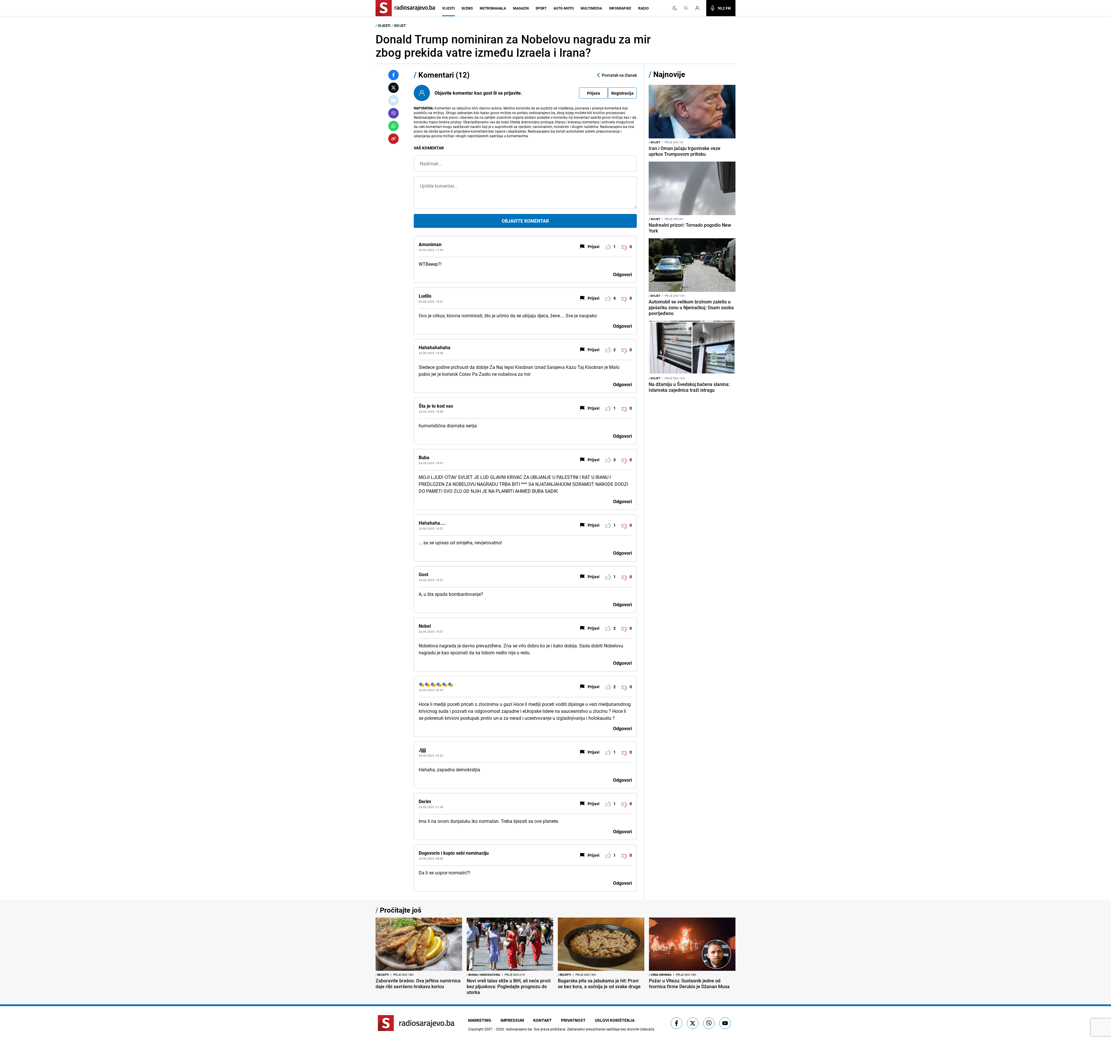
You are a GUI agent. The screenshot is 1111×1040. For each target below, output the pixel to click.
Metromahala (493, 8)
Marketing (479, 1020)
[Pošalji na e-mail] (393, 100)
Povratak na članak (619, 75)
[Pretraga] (686, 8)
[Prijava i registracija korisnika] (699, 8)
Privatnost (573, 1020)
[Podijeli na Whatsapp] (393, 126)
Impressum (512, 1020)
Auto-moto (563, 8)
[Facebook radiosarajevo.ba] (676, 1023)
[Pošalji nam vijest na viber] (709, 1023)
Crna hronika (660, 975)
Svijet (400, 25)
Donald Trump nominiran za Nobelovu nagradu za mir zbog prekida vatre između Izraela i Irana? (513, 45)
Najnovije (669, 74)
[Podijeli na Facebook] (393, 75)
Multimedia (591, 8)
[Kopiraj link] (393, 138)
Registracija (622, 93)
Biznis (467, 8)
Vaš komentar (429, 148)
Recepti (382, 975)
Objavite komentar (525, 221)
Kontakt (542, 1020)
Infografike (620, 8)
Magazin (521, 8)
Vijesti (448, 8)
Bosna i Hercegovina (483, 975)
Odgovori (622, 274)
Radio (643, 8)
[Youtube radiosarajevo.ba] (725, 1023)
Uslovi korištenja (614, 1020)
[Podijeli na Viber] (393, 113)
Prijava (593, 93)
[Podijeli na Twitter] (393, 88)
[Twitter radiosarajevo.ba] (692, 1023)
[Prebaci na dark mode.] (674, 8)
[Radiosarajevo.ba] (416, 1023)
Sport (541, 8)
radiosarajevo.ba (519, 1029)
